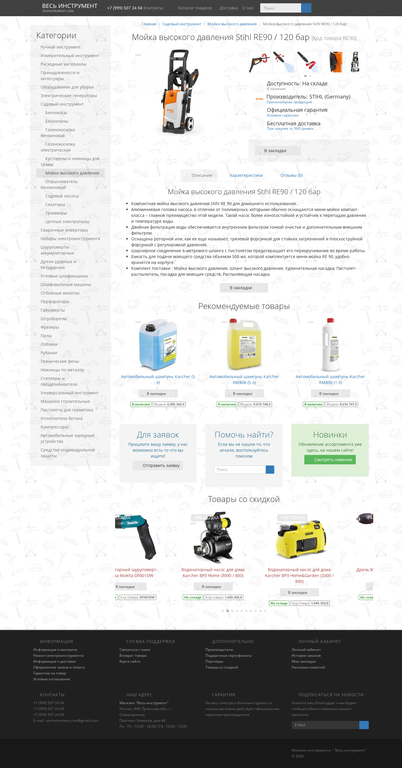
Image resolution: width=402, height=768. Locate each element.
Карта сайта (129, 661)
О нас (248, 8)
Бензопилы (56, 121)
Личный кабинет (306, 649)
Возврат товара (133, 655)
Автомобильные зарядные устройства (67, 438)
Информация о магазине (55, 649)
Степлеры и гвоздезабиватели (59, 381)
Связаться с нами (134, 649)
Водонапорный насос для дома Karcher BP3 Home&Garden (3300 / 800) (244, 575)
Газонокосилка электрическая (58, 147)
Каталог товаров (195, 8)
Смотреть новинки (332, 459)
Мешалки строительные (65, 401)
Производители (219, 649)
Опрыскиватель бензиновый (59, 184)
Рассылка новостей (308, 667)
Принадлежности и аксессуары (60, 75)
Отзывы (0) (291, 175)
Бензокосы (56, 112)
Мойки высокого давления (72, 173)
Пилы (46, 335)
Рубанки (49, 352)
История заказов (306, 655)
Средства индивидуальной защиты (68, 452)
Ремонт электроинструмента (58, 655)
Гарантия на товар (49, 673)
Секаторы (55, 204)
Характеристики (246, 175)
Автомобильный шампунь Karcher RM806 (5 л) (244, 379)
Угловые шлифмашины (64, 276)
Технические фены (60, 361)
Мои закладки (304, 661)
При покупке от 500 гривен (290, 128)
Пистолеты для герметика (67, 410)
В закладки (274, 150)
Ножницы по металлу (62, 370)
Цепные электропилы (67, 221)
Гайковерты (53, 310)
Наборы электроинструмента (70, 238)
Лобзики (49, 344)
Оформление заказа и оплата (59, 667)
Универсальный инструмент (70, 392)
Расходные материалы (64, 64)
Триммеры (56, 213)
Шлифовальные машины (66, 284)
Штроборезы (54, 318)
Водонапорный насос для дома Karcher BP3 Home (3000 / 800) (158, 572)
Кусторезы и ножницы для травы (70, 161)
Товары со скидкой (221, 667)
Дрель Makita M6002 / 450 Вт (330, 569)
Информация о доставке (54, 661)
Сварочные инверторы (64, 230)
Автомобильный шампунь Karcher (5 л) (158, 379)
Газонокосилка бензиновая (58, 132)
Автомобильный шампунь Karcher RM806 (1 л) (330, 379)
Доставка (229, 8)
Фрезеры (50, 327)
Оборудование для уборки (67, 87)
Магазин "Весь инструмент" (144, 702)
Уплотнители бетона (62, 418)
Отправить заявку (161, 465)
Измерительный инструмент (70, 55)
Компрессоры (55, 427)
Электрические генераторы (69, 95)
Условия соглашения (51, 678)
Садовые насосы (62, 196)
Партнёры (214, 661)
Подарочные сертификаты (228, 655)
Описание (201, 175)
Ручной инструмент (61, 47)
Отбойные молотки (60, 293)
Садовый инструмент (62, 104)
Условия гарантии (283, 115)
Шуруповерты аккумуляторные (57, 250)
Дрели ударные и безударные (58, 264)
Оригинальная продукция (289, 101)
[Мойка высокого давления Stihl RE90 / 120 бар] (179, 92)
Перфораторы (55, 301)
